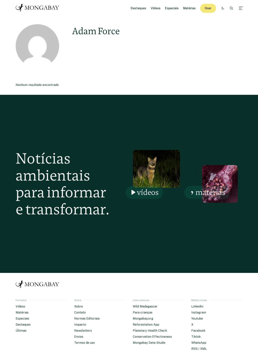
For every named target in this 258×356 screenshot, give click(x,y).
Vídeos (156, 8)
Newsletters (83, 330)
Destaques (138, 8)
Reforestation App (146, 324)
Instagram (198, 312)
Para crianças (142, 312)
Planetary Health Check (150, 330)
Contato (80, 312)
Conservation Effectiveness (152, 336)
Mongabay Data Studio (149, 342)
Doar (208, 8)
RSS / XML (199, 349)
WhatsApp (198, 342)
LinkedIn (197, 306)
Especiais (172, 8)
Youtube (197, 318)
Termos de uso (84, 342)
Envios (78, 336)
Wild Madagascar (145, 306)
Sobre (78, 306)
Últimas (21, 330)
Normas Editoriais (87, 318)
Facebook (198, 330)
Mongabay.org (143, 318)
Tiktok (196, 336)
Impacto (80, 324)
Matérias (189, 8)
